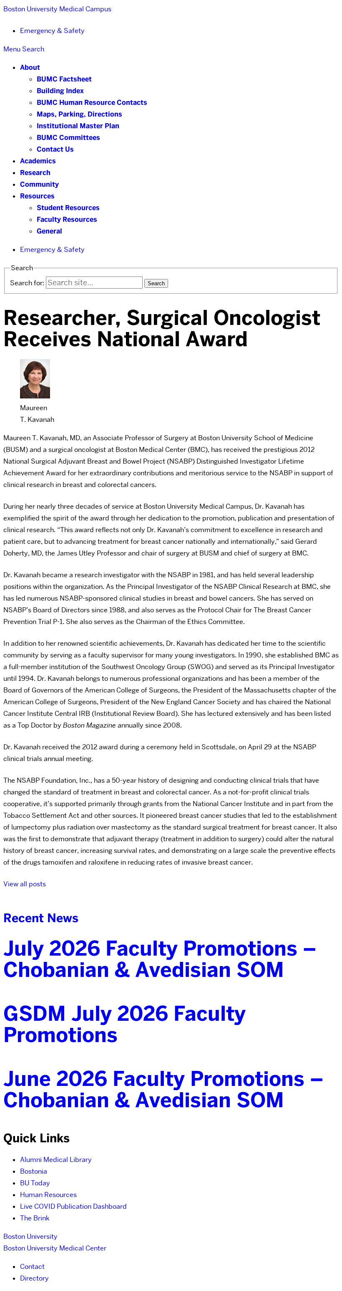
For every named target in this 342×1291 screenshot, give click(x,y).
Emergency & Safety (52, 30)
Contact (32, 1266)
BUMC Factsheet (64, 79)
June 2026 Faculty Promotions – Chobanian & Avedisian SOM (163, 1089)
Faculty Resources (67, 219)
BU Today (35, 1183)
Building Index (60, 90)
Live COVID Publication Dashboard (73, 1206)
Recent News (40, 918)
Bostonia (33, 1171)
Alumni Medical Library (56, 1159)
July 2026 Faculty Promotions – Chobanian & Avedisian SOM (160, 959)
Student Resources (68, 207)
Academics (38, 161)
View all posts (24, 884)
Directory (34, 1278)
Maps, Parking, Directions (79, 114)
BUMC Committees (68, 137)
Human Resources (48, 1194)
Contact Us (55, 149)
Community (39, 184)
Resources (37, 196)
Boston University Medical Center (54, 1248)
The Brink (35, 1218)
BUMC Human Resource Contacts (92, 102)
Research (35, 172)
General (49, 231)
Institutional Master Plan (78, 126)
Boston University (30, 1236)
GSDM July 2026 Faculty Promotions (124, 1024)
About (30, 67)
